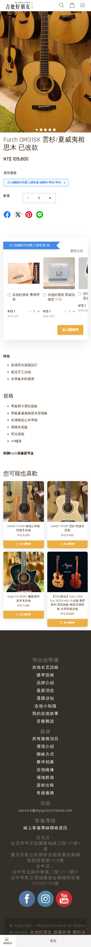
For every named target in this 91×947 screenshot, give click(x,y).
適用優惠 (10, 173)
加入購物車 (70, 330)
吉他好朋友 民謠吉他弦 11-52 (61, 297)
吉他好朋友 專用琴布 (26, 297)
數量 (6, 196)
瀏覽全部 (76, 251)
